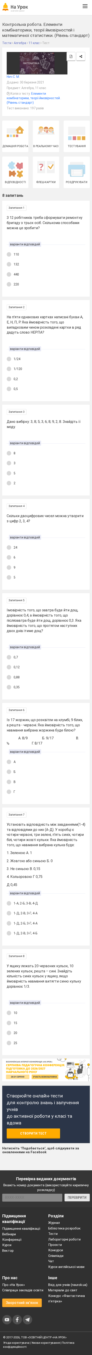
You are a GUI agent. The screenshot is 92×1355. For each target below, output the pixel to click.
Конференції (11, 1240)
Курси (6, 1245)
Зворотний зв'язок (22, 1303)
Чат (51, 1261)
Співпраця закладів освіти (22, 1290)
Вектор (8, 1251)
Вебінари (9, 1234)
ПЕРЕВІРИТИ (77, 1197)
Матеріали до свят (62, 1290)
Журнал (54, 1223)
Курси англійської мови (66, 1267)
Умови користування (45, 1342)
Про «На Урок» (13, 1285)
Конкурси (55, 1250)
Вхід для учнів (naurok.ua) (67, 1285)
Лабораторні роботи (64, 1239)
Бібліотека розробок (64, 1228)
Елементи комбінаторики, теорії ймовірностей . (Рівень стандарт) (34, 98)
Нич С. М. (13, 77)
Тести (53, 1234)
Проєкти (55, 1245)
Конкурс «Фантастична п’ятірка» (66, 1298)
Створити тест (33, 1133)
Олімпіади (55, 1256)
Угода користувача (16, 1342)
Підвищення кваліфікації (21, 1229)
